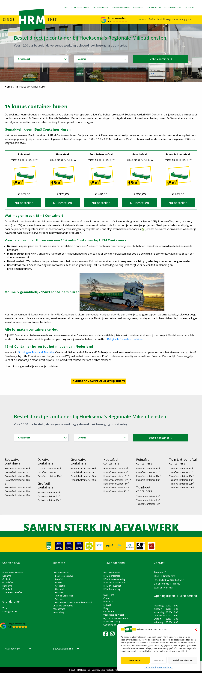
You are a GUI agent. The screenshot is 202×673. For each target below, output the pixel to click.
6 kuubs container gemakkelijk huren (99, 381)
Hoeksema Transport (114, 582)
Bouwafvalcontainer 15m (18, 487)
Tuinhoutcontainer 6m (148, 500)
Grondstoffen (100, 7)
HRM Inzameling (111, 589)
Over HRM (108, 594)
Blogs (106, 608)
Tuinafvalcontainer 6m (181, 472)
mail (171, 587)
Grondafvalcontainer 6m (83, 472)
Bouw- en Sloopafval (64, 576)
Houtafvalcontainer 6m (115, 472)
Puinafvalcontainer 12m (148, 476)
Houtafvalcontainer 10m (116, 476)
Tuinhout (59, 599)
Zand (5, 608)
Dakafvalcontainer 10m (50, 476)
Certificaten (109, 611)
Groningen (24, 352)
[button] (195, 629)
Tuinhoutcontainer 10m (148, 503)
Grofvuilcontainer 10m (49, 500)
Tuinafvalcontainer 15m (181, 479)
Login (191, 7)
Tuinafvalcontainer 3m (181, 468)
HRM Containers (111, 575)
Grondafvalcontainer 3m (83, 468)
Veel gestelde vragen (114, 614)
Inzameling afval (173, 7)
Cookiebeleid (150, 667)
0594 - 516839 (173, 583)
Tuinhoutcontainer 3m (148, 496)
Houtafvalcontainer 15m (116, 483)
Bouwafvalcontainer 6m (17, 472)
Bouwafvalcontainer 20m (18, 491)
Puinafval (7, 589)
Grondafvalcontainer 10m (84, 476)
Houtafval (7, 585)
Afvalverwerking (120, 7)
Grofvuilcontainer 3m (49, 492)
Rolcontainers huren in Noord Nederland (73, 602)
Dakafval (6, 575)
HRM (66, 7)
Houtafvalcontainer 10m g (117, 479)
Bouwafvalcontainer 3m (17, 468)
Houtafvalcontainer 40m (116, 491)
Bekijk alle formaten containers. (126, 339)
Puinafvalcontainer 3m (148, 468)
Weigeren (159, 660)
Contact (107, 598)
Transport (138, 7)
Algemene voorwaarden (115, 618)
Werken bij (108, 601)
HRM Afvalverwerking (114, 579)
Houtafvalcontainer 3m (115, 468)
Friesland (37, 352)
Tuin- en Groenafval (12, 592)
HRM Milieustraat (112, 585)
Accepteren (135, 660)
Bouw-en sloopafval (12, 572)
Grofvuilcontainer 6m (49, 496)
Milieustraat (154, 7)
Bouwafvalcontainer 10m (18, 476)
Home (8, 86)
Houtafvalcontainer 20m (116, 487)
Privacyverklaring (164, 667)
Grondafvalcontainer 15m (84, 479)
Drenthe (49, 352)
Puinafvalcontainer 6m (148, 472)
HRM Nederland (111, 572)
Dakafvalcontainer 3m (49, 468)
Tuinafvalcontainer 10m (181, 476)
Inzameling (58, 612)
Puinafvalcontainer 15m (148, 479)
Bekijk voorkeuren (183, 660)
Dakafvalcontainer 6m (49, 472)
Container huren (80, 7)
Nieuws (107, 604)
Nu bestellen (24, 203)
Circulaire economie (63, 605)
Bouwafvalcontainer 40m (18, 495)
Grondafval (8, 582)
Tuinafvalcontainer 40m (181, 487)
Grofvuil (6, 579)
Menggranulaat (10, 611)
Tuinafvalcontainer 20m (181, 483)
